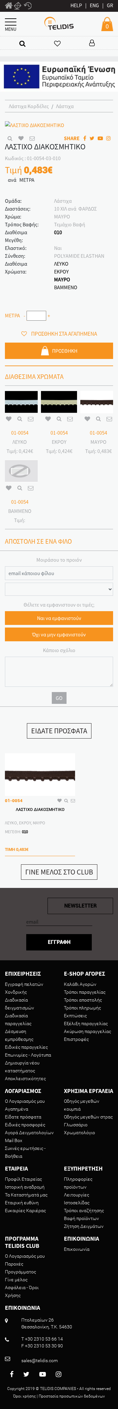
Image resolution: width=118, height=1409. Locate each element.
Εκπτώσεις (75, 1015)
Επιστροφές (76, 1039)
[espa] (59, 76)
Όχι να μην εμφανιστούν (59, 634)
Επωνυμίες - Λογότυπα (28, 1055)
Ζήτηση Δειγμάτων (84, 1226)
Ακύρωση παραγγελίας (87, 1031)
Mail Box (13, 1140)
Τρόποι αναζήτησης (84, 1210)
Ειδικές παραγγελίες (26, 1047)
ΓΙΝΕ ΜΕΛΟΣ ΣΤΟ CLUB (59, 871)
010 (58, 232)
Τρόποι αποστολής (83, 1000)
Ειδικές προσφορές (25, 1124)
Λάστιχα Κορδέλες (29, 106)
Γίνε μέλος (16, 1279)
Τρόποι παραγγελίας (85, 992)
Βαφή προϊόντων (81, 1218)
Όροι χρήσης (24, 1396)
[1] (9, 6)
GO (59, 698)
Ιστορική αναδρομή (25, 1187)
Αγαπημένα (16, 1109)
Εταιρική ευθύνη (22, 1202)
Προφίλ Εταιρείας (23, 1179)
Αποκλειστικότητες (25, 1078)
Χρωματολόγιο (79, 1132)
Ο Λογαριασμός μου (25, 1101)
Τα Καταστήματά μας (26, 1194)
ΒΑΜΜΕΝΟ (65, 287)
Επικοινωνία (76, 1249)
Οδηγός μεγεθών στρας (88, 1116)
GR (110, 5)
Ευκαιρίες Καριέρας (25, 1210)
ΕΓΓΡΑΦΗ (59, 942)
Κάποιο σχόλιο (59, 650)
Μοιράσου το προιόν (59, 559)
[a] (22, 43)
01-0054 (20, 432)
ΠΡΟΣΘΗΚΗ (64, 351)
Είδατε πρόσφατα (23, 1116)
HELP (76, 5)
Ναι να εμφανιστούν (59, 618)
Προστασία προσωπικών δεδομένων (72, 1396)
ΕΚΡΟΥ (61, 271)
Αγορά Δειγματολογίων (29, 1132)
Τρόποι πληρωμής (82, 1007)
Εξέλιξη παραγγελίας (86, 1023)
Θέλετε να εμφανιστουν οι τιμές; (59, 604)
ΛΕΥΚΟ (61, 263)
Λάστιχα (65, 106)
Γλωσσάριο (76, 1124)
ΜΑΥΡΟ (62, 279)
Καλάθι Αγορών (80, 984)
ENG (94, 5)
